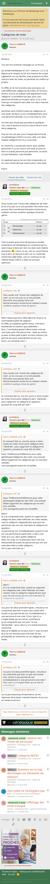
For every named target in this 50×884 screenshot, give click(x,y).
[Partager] (44, 54)
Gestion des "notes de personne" (24, 740)
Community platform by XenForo (24, 879)
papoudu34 (11, 745)
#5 (48, 431)
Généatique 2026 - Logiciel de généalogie (23, 746)
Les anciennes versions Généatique (26, 793)
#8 (48, 662)
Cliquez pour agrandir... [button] (25, 313)
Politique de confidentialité (32, 871)
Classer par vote (34, 177)
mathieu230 (12, 758)
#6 (48, 488)
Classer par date (16, 177)
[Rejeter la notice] (46, 10)
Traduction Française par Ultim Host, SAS (16, 882)
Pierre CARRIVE (11, 38)
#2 (48, 199)
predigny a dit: (10, 290)
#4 (48, 363)
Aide (4, 874)
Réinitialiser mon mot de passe (24, 25)
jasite (9, 793)
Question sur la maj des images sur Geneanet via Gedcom (25, 773)
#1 (48, 54)
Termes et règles (10, 871)
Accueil (11, 874)
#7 (48, 575)
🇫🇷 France (26, 187)
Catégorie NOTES (28, 755)
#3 (48, 285)
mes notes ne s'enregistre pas (26, 791)
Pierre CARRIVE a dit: (12, 437)
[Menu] (4, 3)
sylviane (10, 809)
